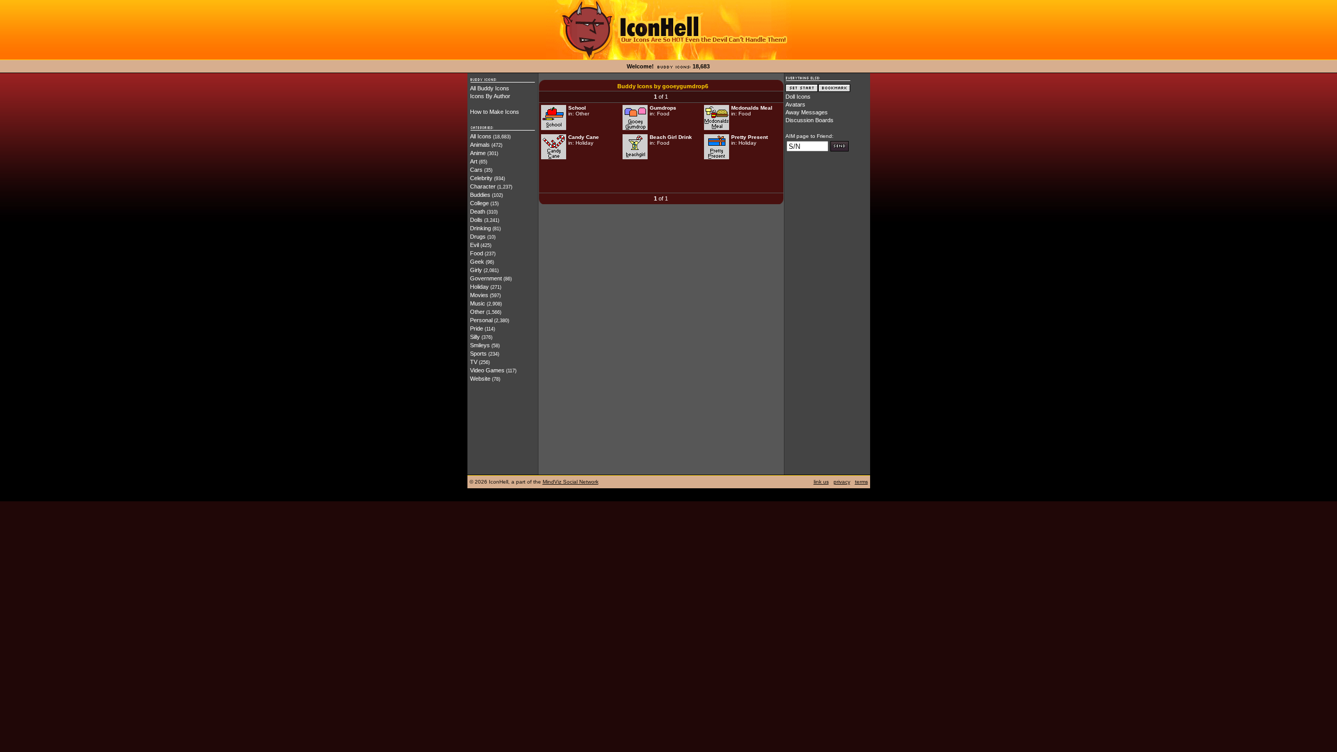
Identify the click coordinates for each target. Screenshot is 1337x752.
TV (473, 362)
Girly (476, 270)
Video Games (487, 370)
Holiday (479, 287)
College (479, 203)
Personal (481, 320)
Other (477, 312)
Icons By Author (490, 96)
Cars (476, 170)
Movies (479, 295)
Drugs (478, 236)
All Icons (480, 136)
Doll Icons (798, 96)
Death (477, 211)
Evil (474, 245)
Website (480, 378)
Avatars (795, 104)
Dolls (476, 220)
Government (486, 278)
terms (861, 482)
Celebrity (481, 178)
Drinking (480, 228)
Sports (478, 353)
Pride (476, 328)
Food (476, 253)
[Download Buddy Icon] (553, 128)
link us (821, 482)
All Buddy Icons (489, 88)
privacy (842, 482)
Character (483, 186)
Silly (475, 337)
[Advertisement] (661, 177)
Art (473, 161)
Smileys (480, 345)
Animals (480, 145)
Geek (477, 261)
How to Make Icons (494, 112)
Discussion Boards (809, 120)
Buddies (480, 195)
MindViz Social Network (571, 482)
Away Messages (806, 112)
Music (477, 303)
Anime (478, 153)
